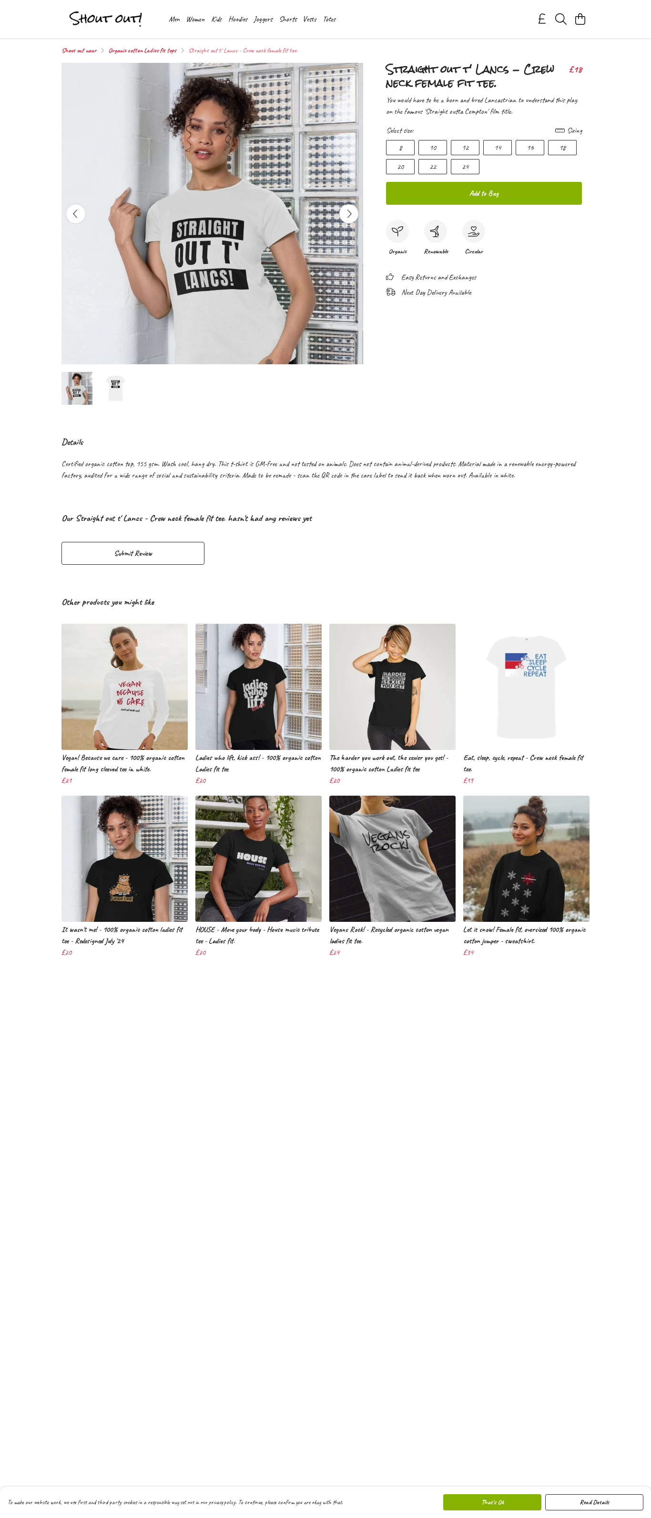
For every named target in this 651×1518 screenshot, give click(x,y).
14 (497, 147)
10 (432, 147)
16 (530, 147)
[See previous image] (75, 213)
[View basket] (580, 19)
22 (432, 166)
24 (465, 166)
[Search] (560, 19)
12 (465, 147)
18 (562, 147)
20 (400, 166)
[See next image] (348, 213)
